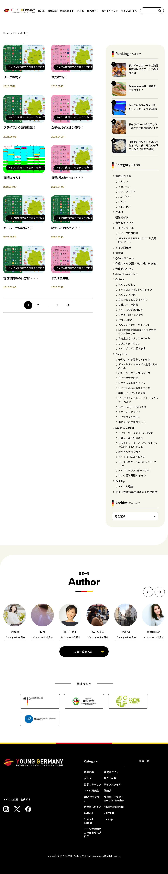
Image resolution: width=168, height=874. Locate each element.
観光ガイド (93, 10)
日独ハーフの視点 (128, 304)
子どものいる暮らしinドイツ (134, 359)
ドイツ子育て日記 (128, 378)
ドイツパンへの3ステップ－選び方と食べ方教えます (143, 126)
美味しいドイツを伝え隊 (131, 393)
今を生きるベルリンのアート (134, 338)
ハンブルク (124, 196)
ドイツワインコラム (129, 417)
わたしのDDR (125, 319)
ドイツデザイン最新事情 (131, 348)
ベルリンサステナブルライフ (134, 373)
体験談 (119, 253)
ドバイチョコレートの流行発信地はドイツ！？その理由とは (143, 69)
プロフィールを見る (14, 637)
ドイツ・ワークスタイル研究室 (135, 433)
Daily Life (121, 354)
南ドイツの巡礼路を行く (131, 422)
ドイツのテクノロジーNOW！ (134, 470)
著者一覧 (144, 760)
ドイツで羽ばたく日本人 (131, 456)
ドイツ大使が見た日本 (130, 309)
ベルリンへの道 (127, 294)
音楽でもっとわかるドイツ (133, 299)
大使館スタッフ (124, 269)
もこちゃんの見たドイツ (131, 383)
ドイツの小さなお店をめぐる (134, 388)
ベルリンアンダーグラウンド (134, 324)
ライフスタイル (129, 10)
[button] (148, 592)
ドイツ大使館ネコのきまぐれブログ (136, 492)
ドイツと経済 (125, 486)
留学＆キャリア (110, 10)
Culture (119, 279)
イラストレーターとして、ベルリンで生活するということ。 (138, 444)
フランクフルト (127, 191)
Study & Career (124, 428)
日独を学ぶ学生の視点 (130, 438)
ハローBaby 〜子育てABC (132, 407)
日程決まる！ (12, 177)
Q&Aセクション (124, 258)
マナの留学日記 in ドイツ (132, 475)
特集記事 (52, 10)
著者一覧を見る (83, 652)
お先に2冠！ (59, 77)
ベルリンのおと (127, 284)
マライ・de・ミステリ (130, 314)
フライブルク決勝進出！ (19, 127)
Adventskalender (126, 274)
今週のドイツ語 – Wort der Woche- (136, 263)
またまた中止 (60, 278)
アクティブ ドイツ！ (129, 412)
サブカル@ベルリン (129, 343)
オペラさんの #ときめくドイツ (135, 289)
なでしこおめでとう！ (66, 228)
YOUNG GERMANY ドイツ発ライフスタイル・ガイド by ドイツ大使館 (33, 763)
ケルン (122, 201)
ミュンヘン (124, 186)
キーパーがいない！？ (18, 228)
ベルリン (123, 181)
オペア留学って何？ (129, 451)
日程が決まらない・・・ (67, 177)
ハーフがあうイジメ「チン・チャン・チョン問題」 (143, 107)
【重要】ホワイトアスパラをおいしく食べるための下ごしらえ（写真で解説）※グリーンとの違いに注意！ (143, 147)
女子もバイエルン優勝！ (67, 127)
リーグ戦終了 (12, 77)
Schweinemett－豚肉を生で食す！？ (142, 88)
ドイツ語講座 (123, 248)
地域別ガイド (67, 10)
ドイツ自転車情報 (128, 233)
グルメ (80, 10)
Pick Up (120, 481)
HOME (41, 10)
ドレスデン (124, 206)
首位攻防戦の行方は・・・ (21, 278)
